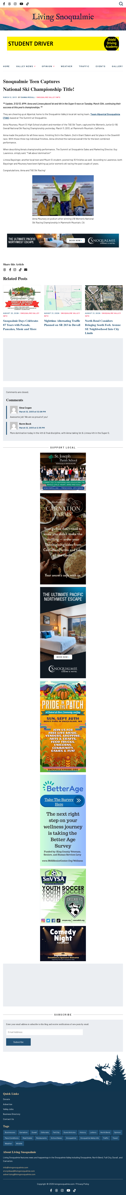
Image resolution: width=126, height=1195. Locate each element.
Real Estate (27, 1138)
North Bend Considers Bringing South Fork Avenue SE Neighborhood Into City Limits (102, 327)
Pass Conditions (12, 1138)
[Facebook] (11, 270)
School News (56, 1138)
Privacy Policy (82, 1184)
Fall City (56, 1132)
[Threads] (5, 270)
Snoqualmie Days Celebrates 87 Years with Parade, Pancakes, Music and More (20, 325)
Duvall (34, 1132)
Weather (67, 66)
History (83, 1132)
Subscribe (18, 1042)
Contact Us (8, 1119)
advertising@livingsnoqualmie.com (19, 1174)
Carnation (23, 1132)
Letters (93, 1132)
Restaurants (41, 1138)
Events (101, 66)
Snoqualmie (71, 1138)
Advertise (7, 1104)
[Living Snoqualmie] (63, 17)
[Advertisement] (63, 359)
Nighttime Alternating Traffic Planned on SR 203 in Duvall (62, 323)
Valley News (24, 66)
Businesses (10, 1132)
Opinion (47, 66)
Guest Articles (70, 1132)
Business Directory (11, 1114)
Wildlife (19, 1143)
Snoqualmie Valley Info (48, 97)
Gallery (117, 66)
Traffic (84, 66)
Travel (115, 1138)
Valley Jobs (8, 1109)
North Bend (105, 1132)
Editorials (45, 1132)
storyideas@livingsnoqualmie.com (19, 1171)
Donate (6, 1099)
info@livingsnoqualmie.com (15, 1167)
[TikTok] (21, 270)
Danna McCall (28, 97)
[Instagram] (15, 270)
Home (6, 66)
